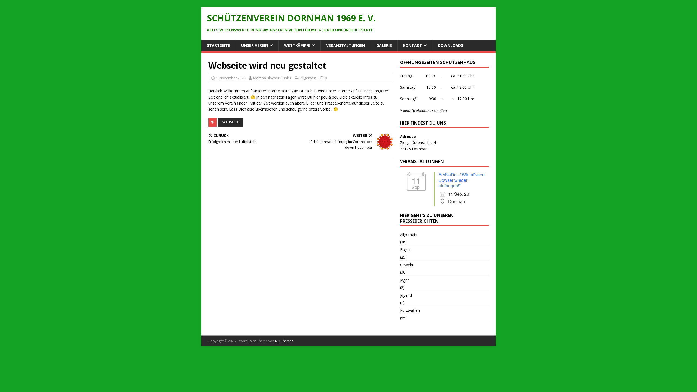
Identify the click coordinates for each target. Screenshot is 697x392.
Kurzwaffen (410, 310)
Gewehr (407, 264)
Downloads (450, 45)
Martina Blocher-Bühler (272, 77)
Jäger (404, 280)
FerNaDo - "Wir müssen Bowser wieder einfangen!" (462, 180)
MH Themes (284, 341)
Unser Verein (254, 45)
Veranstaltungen (345, 45)
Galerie (384, 45)
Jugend (406, 295)
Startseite (218, 45)
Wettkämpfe (297, 45)
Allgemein (308, 77)
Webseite (230, 122)
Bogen (406, 249)
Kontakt (412, 45)
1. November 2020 (230, 77)
